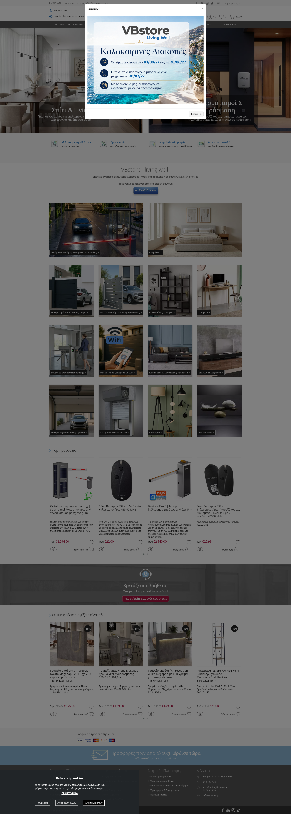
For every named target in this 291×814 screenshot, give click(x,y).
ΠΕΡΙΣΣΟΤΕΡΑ (70, 793)
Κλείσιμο (196, 114)
